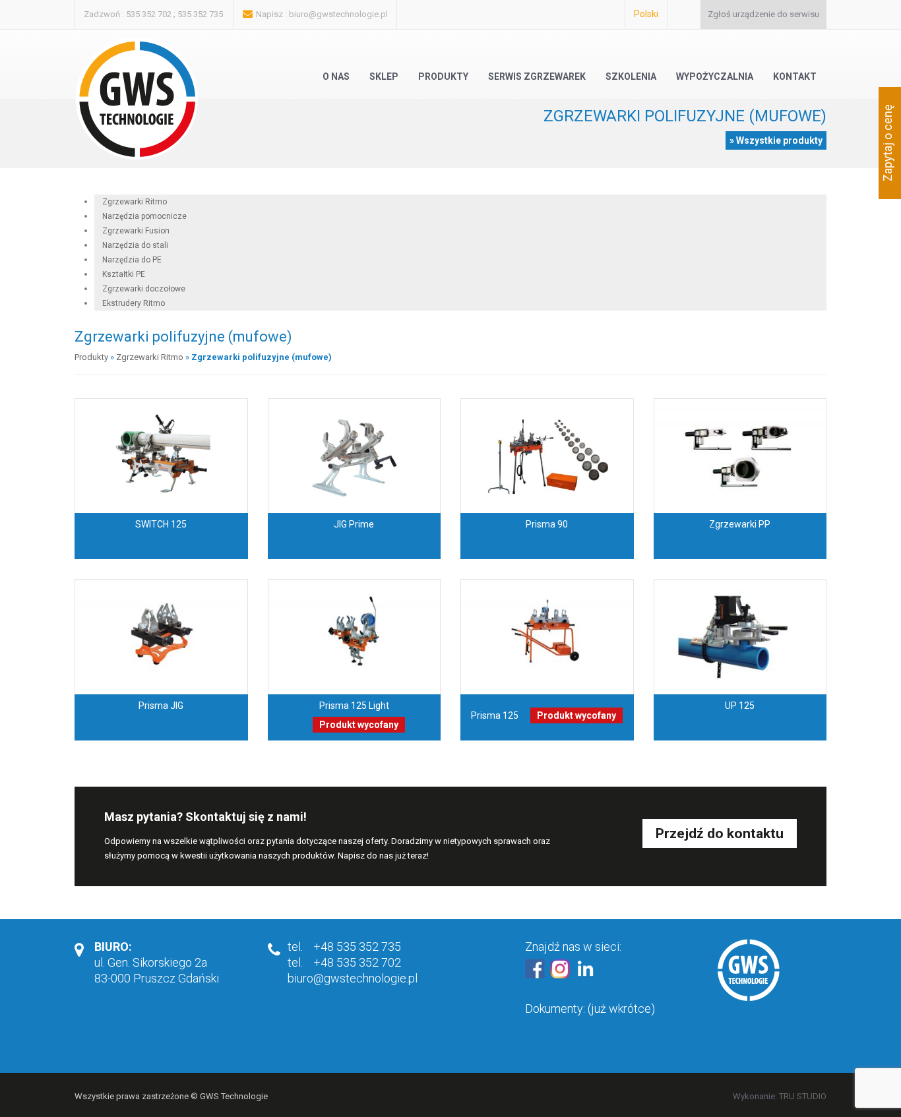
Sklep (383, 76)
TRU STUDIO (802, 1096)
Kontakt (795, 76)
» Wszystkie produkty (776, 140)
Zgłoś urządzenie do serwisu (763, 14)
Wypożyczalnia (714, 76)
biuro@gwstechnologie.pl (338, 14)
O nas (336, 76)
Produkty (443, 76)
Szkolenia (631, 76)
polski (646, 14)
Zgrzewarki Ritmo (149, 357)
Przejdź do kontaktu (720, 833)
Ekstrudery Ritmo (133, 303)
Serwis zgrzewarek (537, 76)
